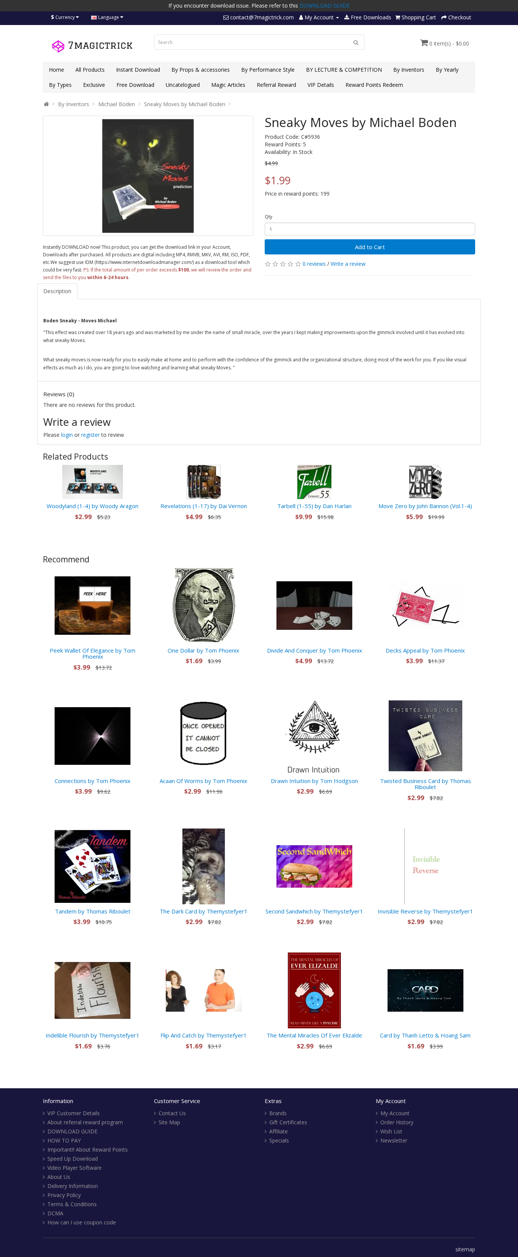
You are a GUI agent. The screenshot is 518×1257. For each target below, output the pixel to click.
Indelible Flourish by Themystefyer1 (93, 1035)
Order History (396, 1122)
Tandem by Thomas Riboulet (92, 911)
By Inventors (408, 69)
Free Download (135, 84)
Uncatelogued (183, 84)
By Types (60, 84)
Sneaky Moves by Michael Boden (184, 104)
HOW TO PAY (64, 1140)
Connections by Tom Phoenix (92, 781)
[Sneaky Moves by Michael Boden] (148, 176)
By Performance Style (268, 69)
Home (56, 69)
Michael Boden (116, 104)
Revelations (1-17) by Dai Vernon (203, 506)
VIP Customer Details (73, 1113)
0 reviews (314, 263)
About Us (58, 1176)
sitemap (465, 1249)
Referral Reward (276, 84)
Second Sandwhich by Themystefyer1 (314, 911)
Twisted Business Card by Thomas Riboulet (425, 784)
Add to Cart (370, 247)
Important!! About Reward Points (87, 1149)
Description (57, 291)
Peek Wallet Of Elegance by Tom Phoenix (92, 654)
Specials (279, 1140)
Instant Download (138, 69)
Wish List (391, 1131)
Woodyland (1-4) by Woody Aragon (92, 506)
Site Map (169, 1122)
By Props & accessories (200, 69)
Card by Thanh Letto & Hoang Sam (425, 1035)
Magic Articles (228, 84)
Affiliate (278, 1131)
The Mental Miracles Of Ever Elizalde (314, 1035)
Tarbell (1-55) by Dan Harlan (314, 506)
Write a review (348, 263)
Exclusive (94, 84)
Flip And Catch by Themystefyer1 (203, 1035)
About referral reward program (85, 1122)
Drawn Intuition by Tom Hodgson (314, 781)
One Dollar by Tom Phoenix (203, 650)
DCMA (55, 1213)
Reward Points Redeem (374, 84)
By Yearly (447, 69)
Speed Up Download (72, 1158)
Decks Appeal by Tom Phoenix (425, 650)
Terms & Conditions (72, 1204)
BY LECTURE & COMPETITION (344, 69)
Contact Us (172, 1113)
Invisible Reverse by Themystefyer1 (425, 911)
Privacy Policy (64, 1195)
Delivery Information (72, 1186)
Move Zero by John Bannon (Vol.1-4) (425, 506)
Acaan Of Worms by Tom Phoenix (203, 781)
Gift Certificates (288, 1122)
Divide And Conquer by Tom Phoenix (314, 650)
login (67, 434)
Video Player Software (74, 1167)
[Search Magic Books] (356, 42)
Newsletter (393, 1140)
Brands (278, 1113)
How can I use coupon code (81, 1222)
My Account (395, 1113)
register (90, 434)
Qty (268, 216)
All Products (90, 69)
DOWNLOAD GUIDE (325, 5)
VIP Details (321, 84)
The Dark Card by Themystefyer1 (204, 911)
